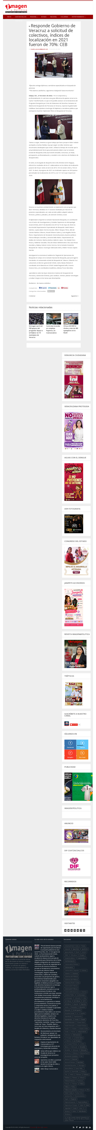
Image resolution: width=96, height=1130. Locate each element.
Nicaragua (81, 1065)
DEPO (84, 1001)
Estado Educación (70, 1022)
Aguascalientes (69, 952)
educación (82, 1007)
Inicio (9, 17)
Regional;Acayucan (70, 1102)
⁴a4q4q (83, 946)
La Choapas (68, 1038)
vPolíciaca (67, 1114)
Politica (82, 1084)
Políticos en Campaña (71, 1090)
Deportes (83, 1004)
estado (77, 1019)
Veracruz (67, 1111)
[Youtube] (89, 1127)
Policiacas (80, 1081)
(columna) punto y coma (72, 946)
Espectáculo (68, 1016)
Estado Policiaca (81, 1025)
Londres (82, 1044)
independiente (82, 1031)
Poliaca (83, 1071)
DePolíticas (68, 1004)
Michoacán (74, 1047)
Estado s (67, 1028)
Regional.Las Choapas (71, 1105)
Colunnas (84, 992)
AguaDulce (85, 949)
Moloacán (84, 1050)
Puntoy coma (79, 1093)
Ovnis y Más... (79, 1068)
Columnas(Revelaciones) (72, 992)
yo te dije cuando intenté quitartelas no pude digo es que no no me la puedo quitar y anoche (77, 1119)
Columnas (64, 17)
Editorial (39, 1127)
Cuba (84, 998)
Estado (43, 17)
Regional (73, 1099)
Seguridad (68, 1108)
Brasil (77, 952)
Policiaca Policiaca (70, 1081)
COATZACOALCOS (70, 961)
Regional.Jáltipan (82, 1102)
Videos (74, 1111)
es (77, 1013)
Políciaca (74, 1077)
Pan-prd (67, 1071)
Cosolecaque (68, 998)
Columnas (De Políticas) (71, 979)
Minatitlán (83, 1047)
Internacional (76, 1035)
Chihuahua (74, 955)
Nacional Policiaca (70, 1062)
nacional (67, 1059)
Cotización (78, 998)
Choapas (82, 955)
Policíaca (67, 1077)
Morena (75, 1053)
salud (81, 1105)
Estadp (67, 1031)
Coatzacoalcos (20, 17)
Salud (87, 1105)
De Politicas (68, 1001)
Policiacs (67, 1084)
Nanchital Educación (70, 1065)
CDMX (66, 955)
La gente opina (78, 1038)
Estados (74, 1028)
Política (67, 1087)
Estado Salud (81, 1022)
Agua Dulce (76, 949)
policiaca (78, 1074)
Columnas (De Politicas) (71, 976)
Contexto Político (69, 995)
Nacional (53, 17)
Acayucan (67, 949)
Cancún (84, 952)
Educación (67, 1010)
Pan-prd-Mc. (75, 1071)
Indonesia (67, 1035)
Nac (81, 1056)
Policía (72, 1074)
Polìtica (73, 1087)
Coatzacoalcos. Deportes (72, 970)
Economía (74, 1007)
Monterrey (68, 1053)
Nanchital (80, 1062)
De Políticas (77, 1001)
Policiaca (86, 1074)
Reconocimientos (80, 1096)
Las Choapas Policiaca (71, 1044)
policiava (74, 1084)
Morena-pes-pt (84, 1053)
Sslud (80, 1108)
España (83, 1013)
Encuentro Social (69, 1013)
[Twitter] (80, 1127)
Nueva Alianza (69, 1068)
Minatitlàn (67, 1050)
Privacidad (33, 1127)
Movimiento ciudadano (71, 1056)
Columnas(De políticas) (71, 989)
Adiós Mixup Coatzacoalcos (49, 1069)
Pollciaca (81, 1090)
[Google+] (83, 1127)
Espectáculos (68, 1019)
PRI (88, 1090)
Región (67, 1099)
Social (74, 1108)
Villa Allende (82, 1111)
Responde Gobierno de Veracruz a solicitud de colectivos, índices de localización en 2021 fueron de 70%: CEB (52, 35)
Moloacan (75, 1050)
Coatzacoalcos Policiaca (71, 964)
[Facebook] (76, 1127)
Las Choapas (77, 1041)
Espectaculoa (78, 1016)
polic (66, 1074)
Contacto (18, 21)
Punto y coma (69, 1093)
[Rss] (73, 1127)
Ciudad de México (70, 958)
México (67, 1047)
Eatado (67, 1007)
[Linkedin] (86, 1127)
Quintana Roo (69, 1096)
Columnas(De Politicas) (71, 986)
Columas (83, 970)
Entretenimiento (78, 17)
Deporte (76, 1004)
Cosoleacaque (81, 995)
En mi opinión (77, 1010)
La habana (68, 1041)
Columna (67, 973)
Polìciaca (82, 1077)
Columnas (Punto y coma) (72, 983)
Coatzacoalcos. (69, 967)
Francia (73, 1031)
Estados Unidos (83, 1028)
